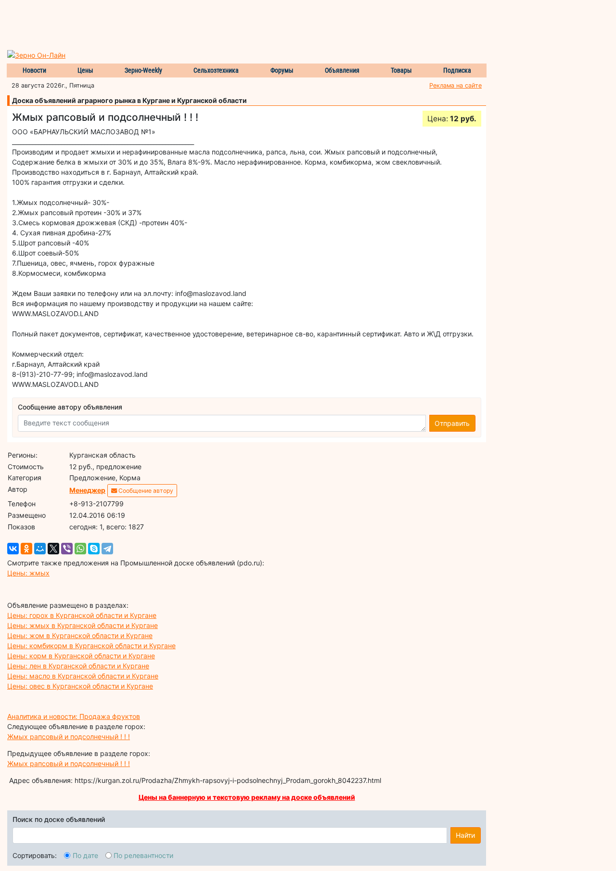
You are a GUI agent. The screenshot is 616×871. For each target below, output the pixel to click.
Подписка (457, 70)
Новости (34, 70)
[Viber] (67, 548)
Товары (401, 70)
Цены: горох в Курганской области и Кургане (81, 615)
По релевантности (143, 855)
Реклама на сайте (455, 85)
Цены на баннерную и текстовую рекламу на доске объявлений (247, 797)
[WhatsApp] (80, 548)
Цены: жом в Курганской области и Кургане (80, 635)
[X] (53, 548)
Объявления (342, 70)
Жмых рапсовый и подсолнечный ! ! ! (68, 736)
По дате (85, 855)
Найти (465, 835)
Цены (85, 70)
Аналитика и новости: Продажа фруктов (73, 716)
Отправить (452, 423)
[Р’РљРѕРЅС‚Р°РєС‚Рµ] (13, 548)
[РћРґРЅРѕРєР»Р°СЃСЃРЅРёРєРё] (26, 548)
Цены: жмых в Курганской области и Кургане (82, 625)
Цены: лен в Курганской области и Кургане (78, 666)
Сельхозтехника (216, 70)
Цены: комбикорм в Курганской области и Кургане (91, 645)
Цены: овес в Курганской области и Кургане (80, 686)
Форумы (282, 70)
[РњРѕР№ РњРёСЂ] (40, 548)
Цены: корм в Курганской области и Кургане (81, 656)
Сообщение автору (145, 490)
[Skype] (94, 548)
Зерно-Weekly (143, 70)
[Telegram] (107, 548)
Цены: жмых (28, 573)
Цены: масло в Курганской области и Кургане (82, 676)
